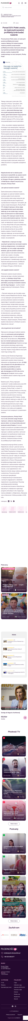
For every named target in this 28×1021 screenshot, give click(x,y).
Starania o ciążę (18, 989)
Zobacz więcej (13, 823)
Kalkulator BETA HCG (19, 987)
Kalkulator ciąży (18, 985)
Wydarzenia (17, 996)
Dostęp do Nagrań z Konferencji (10, 712)
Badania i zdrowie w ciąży (8, 568)
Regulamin (20, 1014)
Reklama (3, 985)
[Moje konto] (19, 3)
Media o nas (17, 994)
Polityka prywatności (10, 1014)
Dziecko (16, 992)
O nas (2, 982)
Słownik (16, 999)
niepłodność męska (8, 14)
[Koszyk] (22, 3)
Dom (1, 14)
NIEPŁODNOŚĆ (5, 594)
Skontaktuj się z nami (6, 987)
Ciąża (15, 982)
